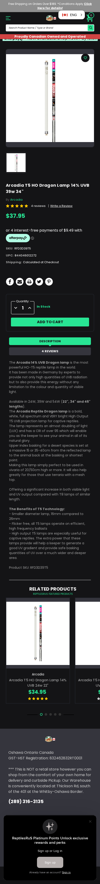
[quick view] (38, 640)
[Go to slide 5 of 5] (60, 714)
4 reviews (38, 205)
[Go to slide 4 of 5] (55, 714)
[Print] (29, 282)
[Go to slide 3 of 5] (50, 714)
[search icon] (91, 28)
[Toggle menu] (12, 18)
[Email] (20, 282)
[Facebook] (10, 282)
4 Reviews (50, 351)
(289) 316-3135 (25, 801)
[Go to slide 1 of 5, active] (41, 714)
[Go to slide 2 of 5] (46, 714)
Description (50, 341)
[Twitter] (39, 282)
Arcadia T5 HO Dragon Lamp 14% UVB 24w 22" (38, 683)
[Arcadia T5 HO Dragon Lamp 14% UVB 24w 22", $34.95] (38, 633)
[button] (72, 15)
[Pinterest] (49, 282)
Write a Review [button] (61, 205)
